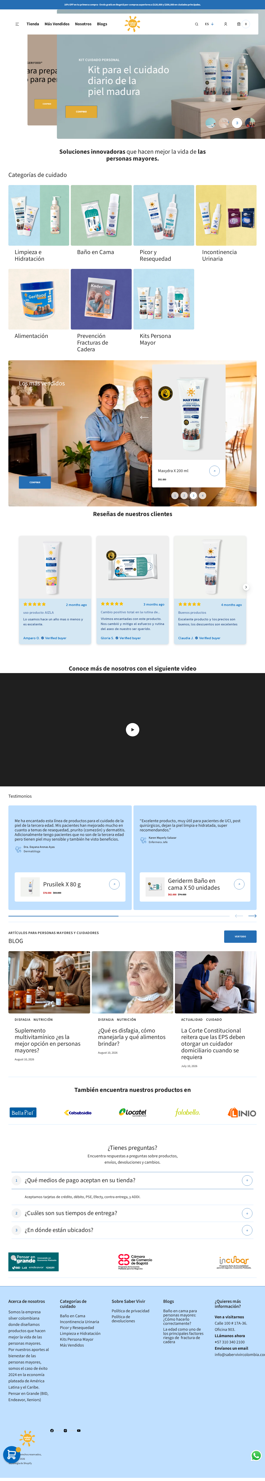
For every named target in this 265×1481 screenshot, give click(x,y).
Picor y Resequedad (155, 255)
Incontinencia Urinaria (219, 255)
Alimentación (31, 336)
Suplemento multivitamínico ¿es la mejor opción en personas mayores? (47, 1040)
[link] (38, 215)
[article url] (49, 982)
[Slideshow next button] (246, 587)
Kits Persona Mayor (155, 339)
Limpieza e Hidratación (29, 255)
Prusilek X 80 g (62, 884)
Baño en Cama (95, 252)
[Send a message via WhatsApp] (256, 1455)
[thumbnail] (210, 122)
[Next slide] (252, 916)
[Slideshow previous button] (19, 587)
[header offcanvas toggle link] (19, 24)
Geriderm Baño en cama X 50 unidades (194, 884)
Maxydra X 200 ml (173, 471)
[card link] (114, 884)
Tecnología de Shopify (20, 1463)
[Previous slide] (239, 916)
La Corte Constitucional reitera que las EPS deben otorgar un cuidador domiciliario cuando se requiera (213, 1044)
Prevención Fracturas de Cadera (92, 343)
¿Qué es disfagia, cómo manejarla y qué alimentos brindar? (131, 1037)
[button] (196, 24)
